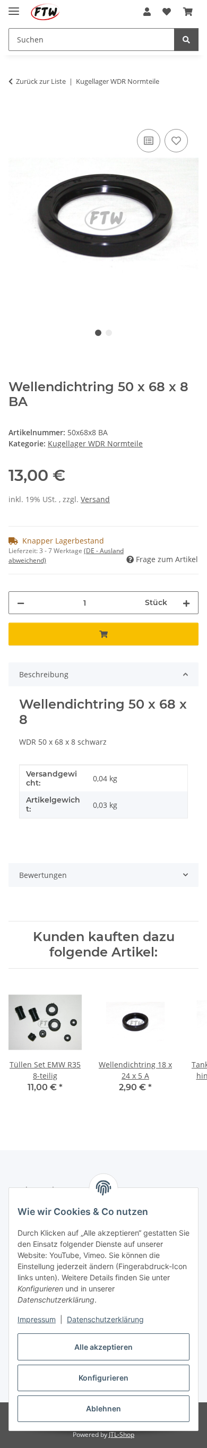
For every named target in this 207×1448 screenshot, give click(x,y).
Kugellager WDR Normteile (95, 443)
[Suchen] (186, 39)
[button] (147, 11)
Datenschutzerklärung (105, 1319)
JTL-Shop (121, 1434)
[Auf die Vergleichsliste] (148, 140)
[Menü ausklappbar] (13, 6)
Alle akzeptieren (103, 1346)
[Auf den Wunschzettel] (176, 140)
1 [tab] (98, 333)
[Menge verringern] (20, 603)
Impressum (37, 1319)
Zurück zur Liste (41, 81)
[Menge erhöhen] (186, 603)
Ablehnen (103, 1408)
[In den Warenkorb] (16, 114)
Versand (95, 499)
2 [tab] (109, 333)
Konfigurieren (103, 1377)
